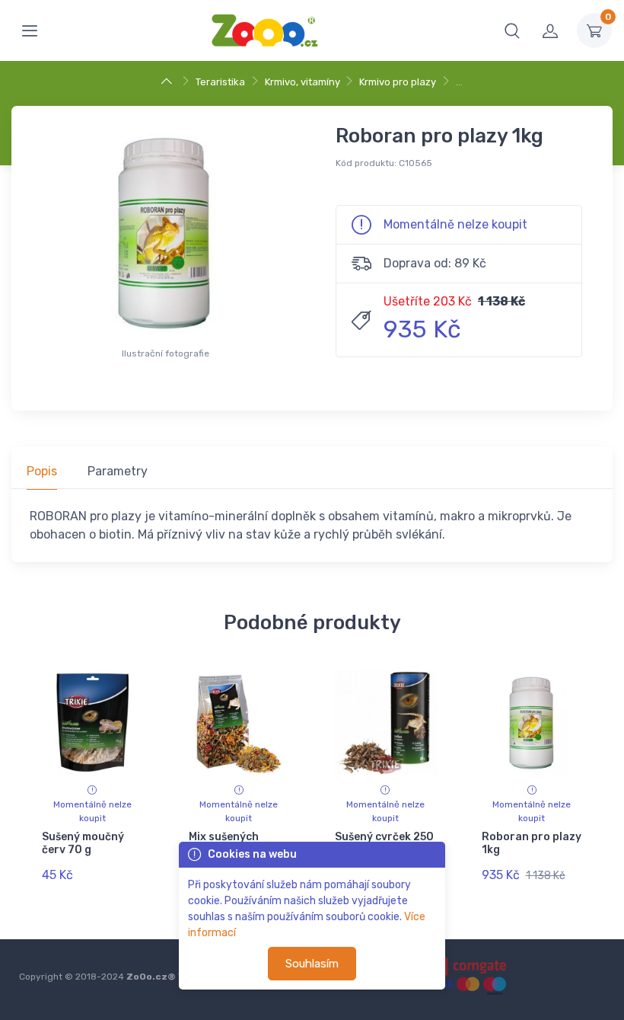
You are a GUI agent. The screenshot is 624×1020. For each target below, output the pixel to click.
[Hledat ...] (512, 30)
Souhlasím (312, 963)
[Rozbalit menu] (29, 30)
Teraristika (220, 82)
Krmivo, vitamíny (302, 82)
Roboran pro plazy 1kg (531, 843)
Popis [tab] (42, 471)
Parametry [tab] (118, 471)
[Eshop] (168, 82)
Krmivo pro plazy (397, 82)
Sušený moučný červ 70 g (83, 843)
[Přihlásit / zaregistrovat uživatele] (550, 30)
